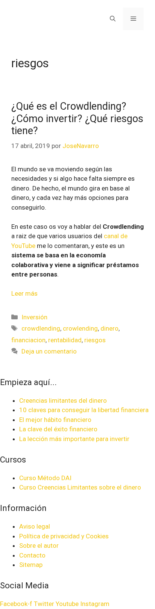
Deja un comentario (49, 351)
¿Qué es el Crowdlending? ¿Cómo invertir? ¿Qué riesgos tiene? (77, 118)
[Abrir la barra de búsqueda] (112, 19)
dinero (109, 328)
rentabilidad (65, 340)
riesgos (95, 340)
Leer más (24, 293)
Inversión (34, 317)
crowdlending (40, 328)
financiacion (28, 340)
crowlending (80, 328)
